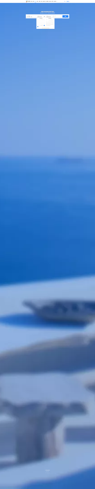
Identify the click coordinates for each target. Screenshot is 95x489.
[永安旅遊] (28, 1)
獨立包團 (50, 1)
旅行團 (31, 1)
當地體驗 (47, 1)
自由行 (37, 1)
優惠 (52, 1)
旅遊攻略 (55, 1)
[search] (39, 16)
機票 (33, 1)
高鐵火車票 (44, 1)
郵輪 (39, 1)
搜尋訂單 (68, 1)
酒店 (35, 1)
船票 (41, 1)
